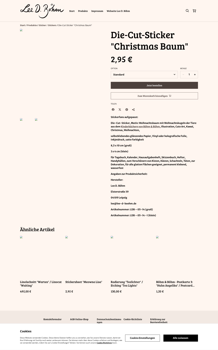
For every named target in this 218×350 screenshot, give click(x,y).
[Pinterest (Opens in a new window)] (126, 109)
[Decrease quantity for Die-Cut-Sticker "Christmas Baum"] (183, 74)
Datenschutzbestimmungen (109, 321)
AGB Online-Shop (79, 319)
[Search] (187, 11)
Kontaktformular (52, 319)
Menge (183, 68)
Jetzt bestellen (154, 85)
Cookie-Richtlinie (133, 319)
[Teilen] (133, 109)
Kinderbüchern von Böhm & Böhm (140, 126)
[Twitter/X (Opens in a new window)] (120, 109)
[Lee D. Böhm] (42, 11)
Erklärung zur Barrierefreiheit (158, 321)
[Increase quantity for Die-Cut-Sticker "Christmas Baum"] (195, 74)
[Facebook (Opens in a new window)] (113, 109)
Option (114, 68)
